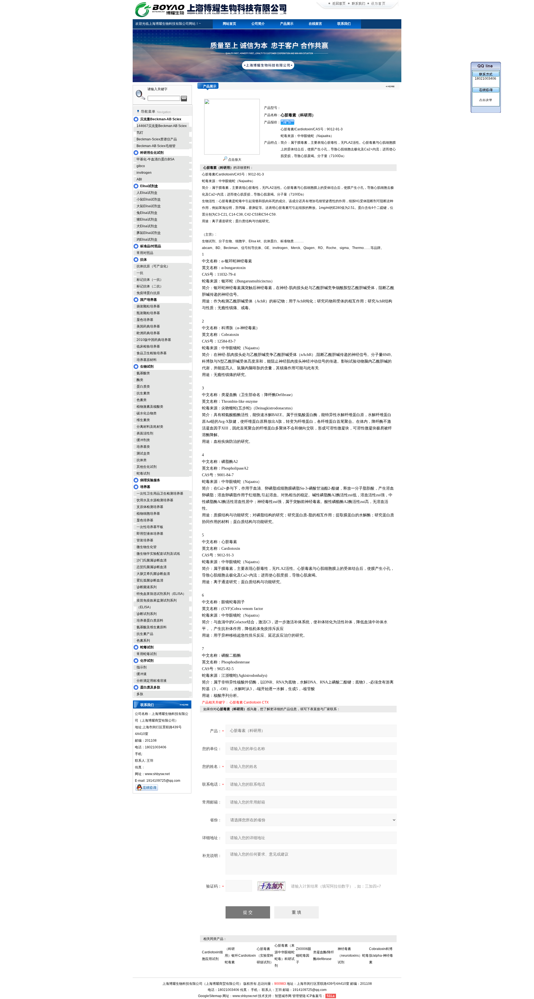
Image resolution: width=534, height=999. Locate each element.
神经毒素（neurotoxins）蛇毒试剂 (353, 955)
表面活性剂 (145, 433)
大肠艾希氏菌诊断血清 (153, 574)
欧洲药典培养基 (148, 333)
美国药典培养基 (148, 326)
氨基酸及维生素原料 (152, 627)
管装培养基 (145, 540)
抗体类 (142, 460)
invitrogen (144, 173)
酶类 (140, 380)
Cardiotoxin (252, 702)
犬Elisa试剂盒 (147, 226)
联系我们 (344, 24)
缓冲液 (142, 674)
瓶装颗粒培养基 (148, 313)
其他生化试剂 (147, 467)
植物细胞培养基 (148, 514)
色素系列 (143, 641)
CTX (265, 702)
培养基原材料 (147, 360)
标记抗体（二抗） (150, 286)
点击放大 (234, 160)
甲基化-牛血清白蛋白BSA (155, 159)
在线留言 (315, 24)
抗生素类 (143, 393)
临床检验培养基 (148, 346)
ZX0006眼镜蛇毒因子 (303, 955)
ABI (139, 179)
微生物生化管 (147, 547)
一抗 (140, 273)
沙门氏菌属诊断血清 (152, 560)
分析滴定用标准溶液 (152, 681)
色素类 (142, 400)
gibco (141, 166)
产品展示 (286, 24)
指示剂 (142, 667)
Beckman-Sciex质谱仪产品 (157, 139)
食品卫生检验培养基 (152, 353)
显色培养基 (145, 320)
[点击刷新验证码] (271, 886)
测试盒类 (143, 453)
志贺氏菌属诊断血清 (152, 567)
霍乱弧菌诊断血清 (150, 580)
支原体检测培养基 (150, 507)
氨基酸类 (143, 373)
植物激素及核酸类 (150, 407)
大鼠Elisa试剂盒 (149, 206)
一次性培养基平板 (150, 527)
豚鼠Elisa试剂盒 (149, 233)
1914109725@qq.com (310, 990)
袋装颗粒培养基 (148, 306)
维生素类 (143, 420)
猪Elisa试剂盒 (147, 219)
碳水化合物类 (147, 413)
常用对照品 (145, 253)
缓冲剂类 (143, 440)
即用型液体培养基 (150, 534)
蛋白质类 (143, 387)
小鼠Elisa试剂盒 (149, 199)
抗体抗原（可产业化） (153, 266)
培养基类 (143, 447)
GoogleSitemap (210, 996)
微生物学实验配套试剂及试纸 (158, 554)
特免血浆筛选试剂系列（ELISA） (161, 594)
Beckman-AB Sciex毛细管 (156, 146)
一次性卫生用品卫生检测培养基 (160, 493)
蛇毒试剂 (143, 473)
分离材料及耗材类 (150, 427)
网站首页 (229, 24)
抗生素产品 (145, 634)
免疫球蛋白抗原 (148, 293)
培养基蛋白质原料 (150, 620)
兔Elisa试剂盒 (147, 213)
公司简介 (258, 24)
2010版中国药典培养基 (154, 340)
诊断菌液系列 (147, 587)
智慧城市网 (283, 996)
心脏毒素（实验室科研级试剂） (265, 955)
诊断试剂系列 (147, 614)
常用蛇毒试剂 (147, 654)
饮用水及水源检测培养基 (155, 500)
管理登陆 (299, 996)
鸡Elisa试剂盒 (147, 239)
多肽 (140, 694)
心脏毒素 (236, 702)
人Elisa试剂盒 (147, 193)
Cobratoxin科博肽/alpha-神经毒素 (381, 955)
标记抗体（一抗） (150, 280)
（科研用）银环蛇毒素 (231, 955)
